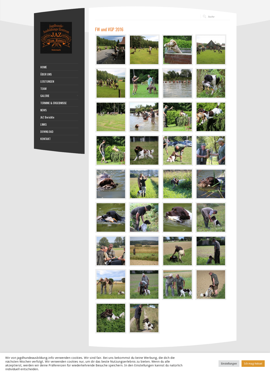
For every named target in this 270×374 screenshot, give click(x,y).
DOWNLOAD (46, 131)
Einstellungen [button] (229, 363)
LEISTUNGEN (47, 81)
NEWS (43, 110)
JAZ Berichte (47, 117)
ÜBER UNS (46, 74)
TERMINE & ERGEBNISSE (53, 102)
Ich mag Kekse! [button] (253, 363)
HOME (43, 67)
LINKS (43, 124)
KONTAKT (45, 138)
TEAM (43, 88)
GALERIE (44, 95)
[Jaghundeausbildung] (56, 52)
